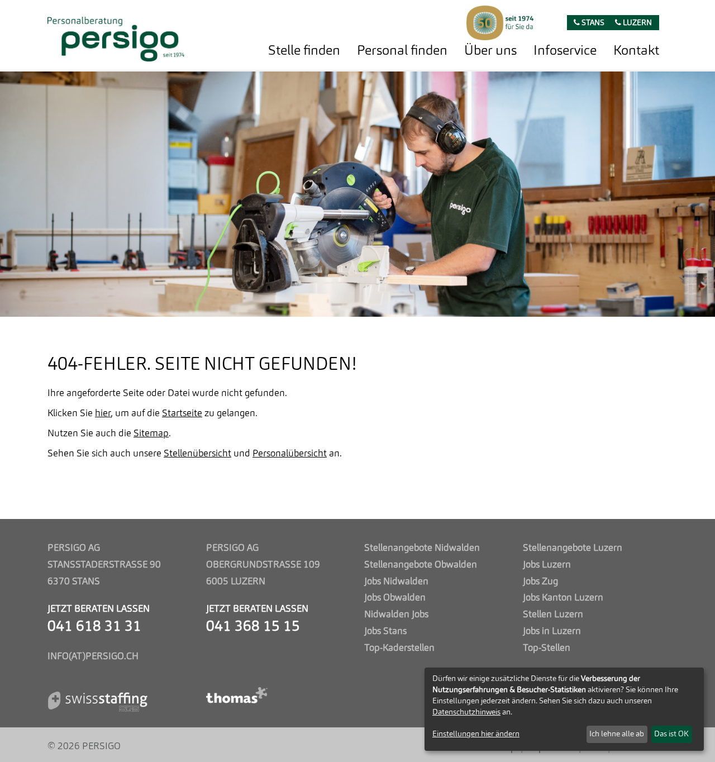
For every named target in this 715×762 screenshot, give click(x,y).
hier (103, 413)
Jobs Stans (385, 631)
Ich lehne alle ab (616, 734)
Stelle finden (304, 51)
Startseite (182, 413)
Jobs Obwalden (395, 598)
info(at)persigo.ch (93, 656)
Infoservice (565, 51)
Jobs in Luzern (552, 631)
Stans (592, 23)
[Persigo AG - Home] (115, 36)
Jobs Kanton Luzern (563, 598)
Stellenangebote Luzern (572, 548)
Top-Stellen (546, 648)
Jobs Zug (540, 582)
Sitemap (151, 434)
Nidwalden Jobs (396, 615)
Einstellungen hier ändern (475, 734)
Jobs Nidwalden (396, 582)
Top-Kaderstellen (399, 648)
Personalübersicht (289, 454)
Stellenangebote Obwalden (420, 565)
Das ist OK (671, 734)
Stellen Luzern (553, 615)
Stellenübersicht (197, 454)
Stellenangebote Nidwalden (422, 548)
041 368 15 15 (253, 627)
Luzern (636, 23)
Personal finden (402, 51)
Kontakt (636, 51)
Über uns (490, 51)
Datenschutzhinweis (466, 712)
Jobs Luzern (547, 565)
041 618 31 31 (94, 627)
